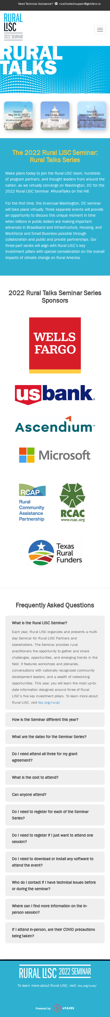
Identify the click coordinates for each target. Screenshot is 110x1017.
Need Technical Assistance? (59, 3)
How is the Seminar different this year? (45, 719)
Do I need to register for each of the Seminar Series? (50, 814)
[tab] (55, 623)
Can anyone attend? (29, 794)
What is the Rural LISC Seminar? (39, 622)
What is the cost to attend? (35, 777)
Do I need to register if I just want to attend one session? (52, 838)
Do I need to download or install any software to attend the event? (52, 861)
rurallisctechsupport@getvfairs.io (79, 3)
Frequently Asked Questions (55, 605)
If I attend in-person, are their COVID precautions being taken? (53, 932)
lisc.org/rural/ (49, 702)
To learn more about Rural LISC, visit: (57, 985)
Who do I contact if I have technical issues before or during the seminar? (54, 885)
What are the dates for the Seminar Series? (49, 736)
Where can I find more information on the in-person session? (49, 908)
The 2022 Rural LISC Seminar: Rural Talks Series (55, 156)
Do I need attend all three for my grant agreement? (44, 756)
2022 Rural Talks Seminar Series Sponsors (55, 296)
